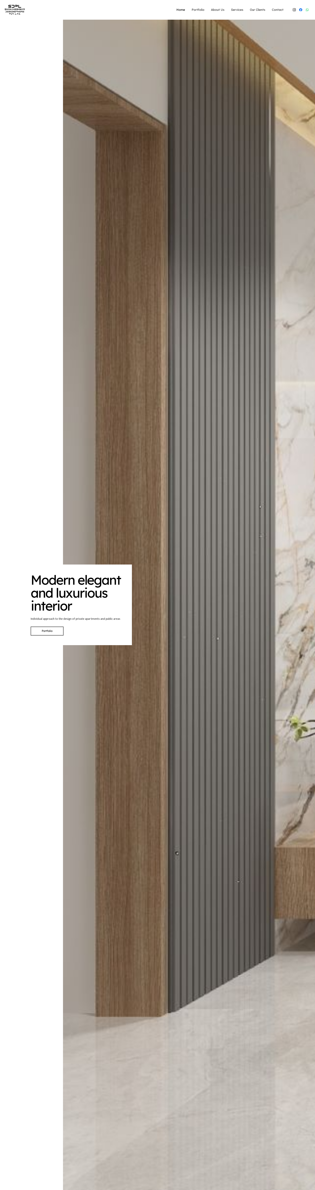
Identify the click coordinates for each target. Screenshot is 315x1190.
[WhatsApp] (307, 10)
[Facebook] (300, 10)
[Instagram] (294, 10)
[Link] (14, 10)
